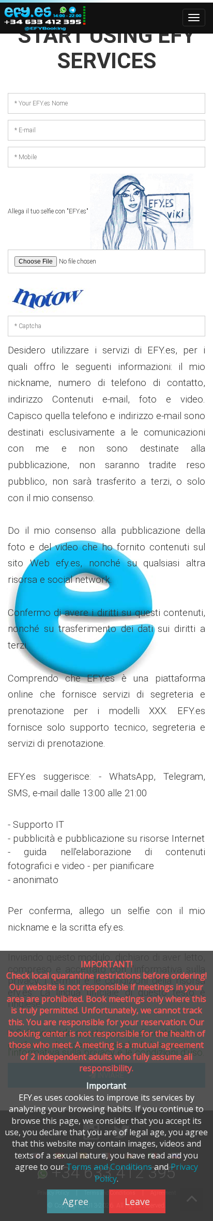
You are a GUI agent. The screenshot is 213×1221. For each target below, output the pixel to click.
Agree (75, 1201)
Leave (137, 1201)
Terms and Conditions (109, 1166)
